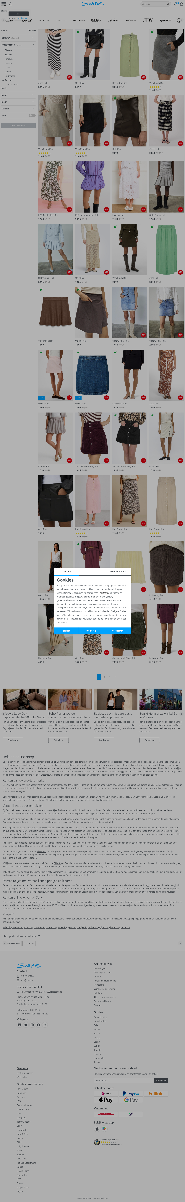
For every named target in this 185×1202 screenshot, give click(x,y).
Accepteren (117, 631)
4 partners (103, 593)
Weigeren (91, 631)
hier (71, 615)
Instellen (66, 631)
